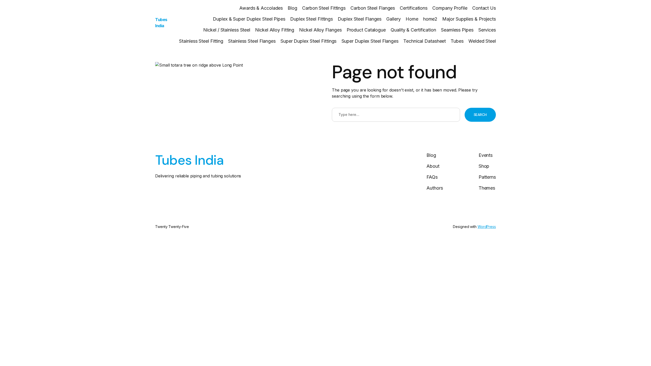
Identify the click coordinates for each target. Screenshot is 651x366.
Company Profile (449, 8)
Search (480, 114)
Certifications (413, 8)
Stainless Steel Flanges (252, 41)
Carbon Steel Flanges (372, 8)
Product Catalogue (366, 30)
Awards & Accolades (261, 8)
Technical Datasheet (424, 41)
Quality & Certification (413, 30)
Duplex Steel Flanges (359, 19)
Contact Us (484, 8)
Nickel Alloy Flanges (320, 30)
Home (412, 19)
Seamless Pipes (457, 30)
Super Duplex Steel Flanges (370, 41)
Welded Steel (482, 41)
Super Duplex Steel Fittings (308, 41)
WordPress (487, 226)
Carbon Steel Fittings (324, 8)
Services (487, 30)
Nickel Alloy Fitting (274, 30)
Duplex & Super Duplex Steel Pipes (249, 19)
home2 (430, 19)
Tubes (457, 41)
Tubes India (189, 160)
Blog (292, 8)
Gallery (393, 19)
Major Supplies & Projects (469, 19)
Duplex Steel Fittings (311, 19)
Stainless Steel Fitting (201, 41)
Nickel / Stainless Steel (226, 30)
